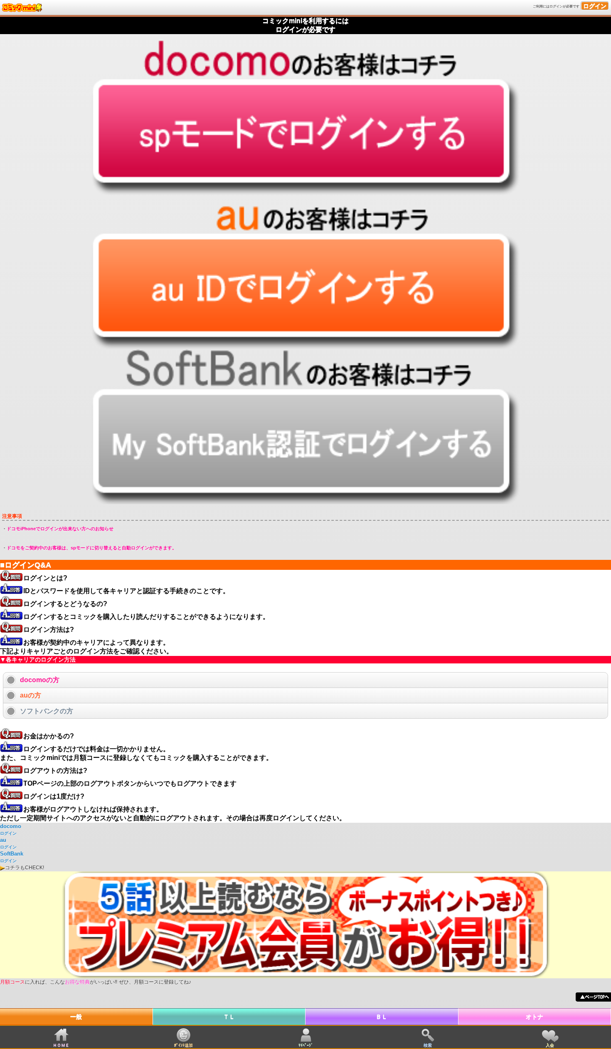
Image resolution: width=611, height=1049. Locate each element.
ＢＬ (381, 1016)
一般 (76, 1016)
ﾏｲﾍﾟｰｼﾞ (305, 1045)
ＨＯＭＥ (61, 1045)
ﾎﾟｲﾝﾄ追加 (183, 1045)
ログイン (594, 5)
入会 (550, 1045)
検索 (428, 1045)
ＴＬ (229, 1016)
